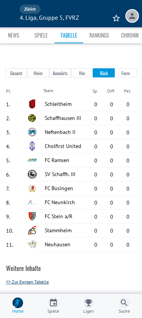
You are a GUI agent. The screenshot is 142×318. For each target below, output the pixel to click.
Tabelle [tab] (69, 35)
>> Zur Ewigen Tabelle (27, 282)
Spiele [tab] (41, 35)
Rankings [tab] (99, 35)
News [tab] (13, 35)
